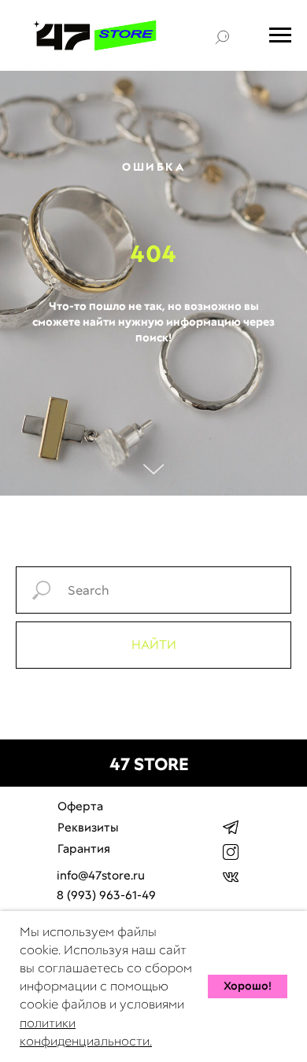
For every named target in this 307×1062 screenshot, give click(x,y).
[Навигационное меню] (280, 35)
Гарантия (83, 849)
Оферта (80, 806)
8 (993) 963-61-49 (106, 895)
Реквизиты (88, 827)
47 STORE (149, 764)
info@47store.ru (101, 875)
